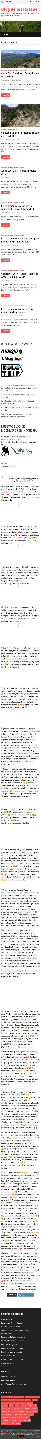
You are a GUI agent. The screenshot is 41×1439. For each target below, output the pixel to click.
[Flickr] (39, 2)
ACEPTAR (20, 1436)
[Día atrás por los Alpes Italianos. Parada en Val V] (20, 545)
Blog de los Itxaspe (19, 9)
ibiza (22, 1406)
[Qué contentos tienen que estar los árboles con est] (20, 787)
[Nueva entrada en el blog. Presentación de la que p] (20, 868)
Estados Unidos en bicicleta (11, 1352)
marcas (10, 1409)
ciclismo (4, 70)
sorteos (27, 1417)
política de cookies (6, 1434)
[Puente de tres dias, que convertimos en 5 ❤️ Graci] (20, 1271)
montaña (34, 1409)
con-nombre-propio (19, 1400)
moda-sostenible (25, 1409)
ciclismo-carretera (15, 70)
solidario (20, 1417)
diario (25, 70)
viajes (12, 1423)
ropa (20, 1414)
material (16, 1409)
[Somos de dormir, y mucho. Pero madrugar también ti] (20, 1110)
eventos (24, 1403)
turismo (20, 1420)
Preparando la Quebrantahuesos (13, 1337)
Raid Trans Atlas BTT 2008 (11, 1327)
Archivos (4, 463)
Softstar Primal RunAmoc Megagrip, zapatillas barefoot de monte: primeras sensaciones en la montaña (18, 388)
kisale (34, 1406)
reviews (15, 1414)
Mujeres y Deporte (8, 1356)
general (30, 1403)
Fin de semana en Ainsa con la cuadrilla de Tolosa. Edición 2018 (17, 208)
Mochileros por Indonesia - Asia (12, 1359)
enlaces (4, 1403)
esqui (9, 1403)
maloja (4, 1409)
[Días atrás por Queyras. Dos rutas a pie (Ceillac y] (20, 666)
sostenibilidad (6, 1420)
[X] (31, 2)
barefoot (11, 1397)
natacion (28, 1412)
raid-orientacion (6, 1414)
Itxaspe (4, 1319)
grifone (11, 1406)
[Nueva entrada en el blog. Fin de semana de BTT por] (20, 989)
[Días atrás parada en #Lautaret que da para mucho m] (20, 625)
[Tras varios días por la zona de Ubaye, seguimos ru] (20, 706)
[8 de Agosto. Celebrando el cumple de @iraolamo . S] (20, 585)
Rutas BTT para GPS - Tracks (12, 1348)
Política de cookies (8, 1380)
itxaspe (7, 80)
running (26, 1414)
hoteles (17, 1406)
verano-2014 (5, 1423)
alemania (4, 1397)
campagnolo (19, 1397)
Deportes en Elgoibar (9, 1344)
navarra (35, 1412)
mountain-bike (13, 130)
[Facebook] (28, 2)
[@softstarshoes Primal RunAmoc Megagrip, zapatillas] (20, 747)
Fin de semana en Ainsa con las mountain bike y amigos (17, 311)
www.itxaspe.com (7, 1363)
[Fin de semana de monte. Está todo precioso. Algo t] (20, 1231)
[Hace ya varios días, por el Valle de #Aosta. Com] (20, 504)
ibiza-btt (28, 1406)
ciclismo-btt (35, 1397)
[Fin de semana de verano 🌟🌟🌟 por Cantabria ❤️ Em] (20, 1191)
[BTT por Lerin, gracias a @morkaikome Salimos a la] (20, 1070)
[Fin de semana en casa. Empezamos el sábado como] (20, 1150)
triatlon (14, 1420)
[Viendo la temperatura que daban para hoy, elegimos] (20, 948)
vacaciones (27, 1420)
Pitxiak (9, 1319)
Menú (6, 35)
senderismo (13, 1417)
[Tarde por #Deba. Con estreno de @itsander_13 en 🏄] (20, 827)
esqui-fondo (16, 1403)
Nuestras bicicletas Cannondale (12, 1341)
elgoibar (35, 1400)
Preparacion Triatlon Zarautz (12, 1323)
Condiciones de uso (8, 1376)
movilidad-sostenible (18, 1412)
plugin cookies (36, 1436)
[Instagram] (33, 2)
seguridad (5, 1417)
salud (31, 1414)
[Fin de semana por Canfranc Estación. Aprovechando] (20, 908)
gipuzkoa (4, 1406)
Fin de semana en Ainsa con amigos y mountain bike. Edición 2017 (20, 240)
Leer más (6, 95)
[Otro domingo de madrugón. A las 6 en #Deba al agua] (20, 1029)
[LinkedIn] (36, 2)
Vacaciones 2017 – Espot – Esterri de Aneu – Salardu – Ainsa (19, 275)
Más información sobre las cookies (14, 1384)
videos (18, 1423)
